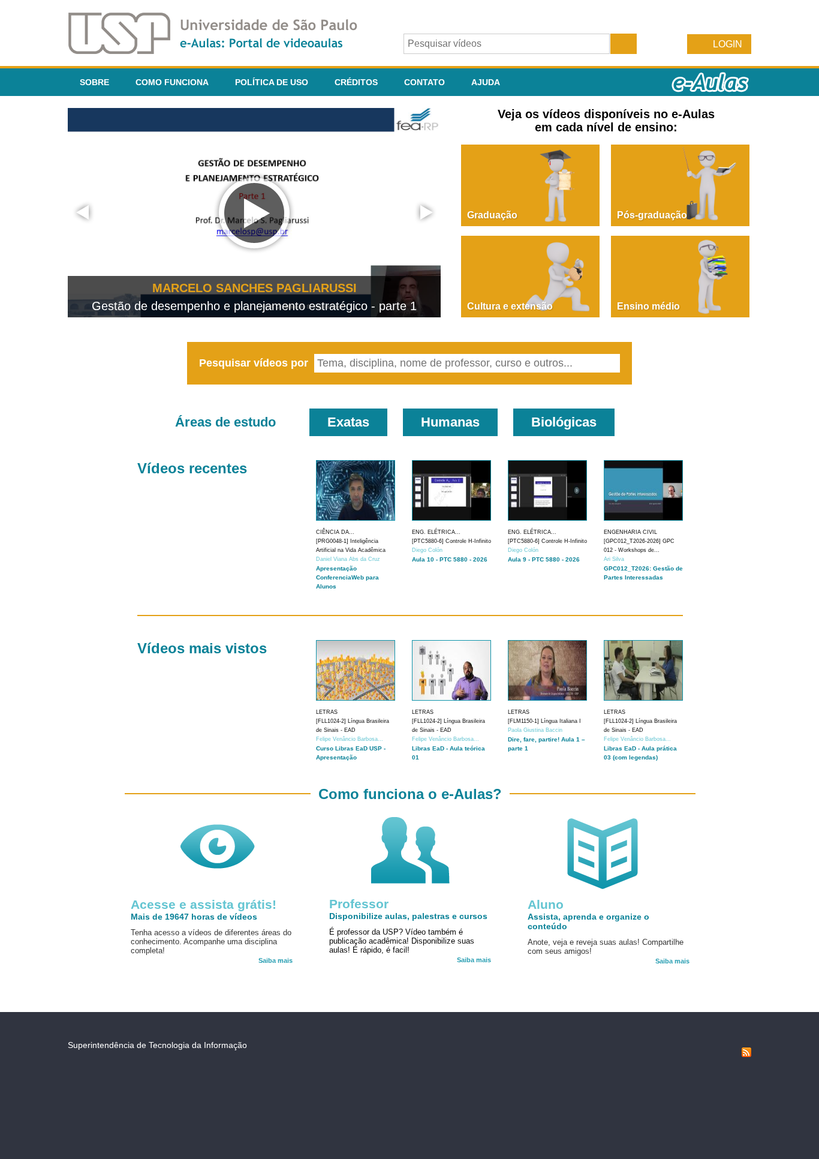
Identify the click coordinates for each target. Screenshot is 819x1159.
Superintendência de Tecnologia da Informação (157, 1045)
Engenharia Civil (630, 532)
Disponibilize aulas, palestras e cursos (408, 916)
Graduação (492, 215)
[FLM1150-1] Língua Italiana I (544, 721)
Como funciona (172, 82)
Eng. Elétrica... (436, 532)
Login (727, 44)
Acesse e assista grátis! (203, 904)
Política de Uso (271, 82)
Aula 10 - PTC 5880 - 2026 (449, 559)
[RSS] (746, 1054)
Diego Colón (427, 550)
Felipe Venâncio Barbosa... (349, 739)
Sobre (94, 82)
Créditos (356, 82)
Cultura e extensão (510, 306)
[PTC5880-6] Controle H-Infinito (451, 541)
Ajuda (485, 82)
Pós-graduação (652, 215)
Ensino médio (648, 306)
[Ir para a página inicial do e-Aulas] (222, 51)
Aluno (546, 904)
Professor (359, 904)
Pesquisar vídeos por (255, 363)
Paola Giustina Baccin (535, 730)
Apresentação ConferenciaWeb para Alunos (347, 577)
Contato (424, 82)
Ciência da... (335, 532)
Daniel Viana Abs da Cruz (348, 559)
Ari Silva (614, 559)
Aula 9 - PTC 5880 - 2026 (544, 559)
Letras (327, 712)
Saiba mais (275, 960)
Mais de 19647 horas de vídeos (194, 916)
